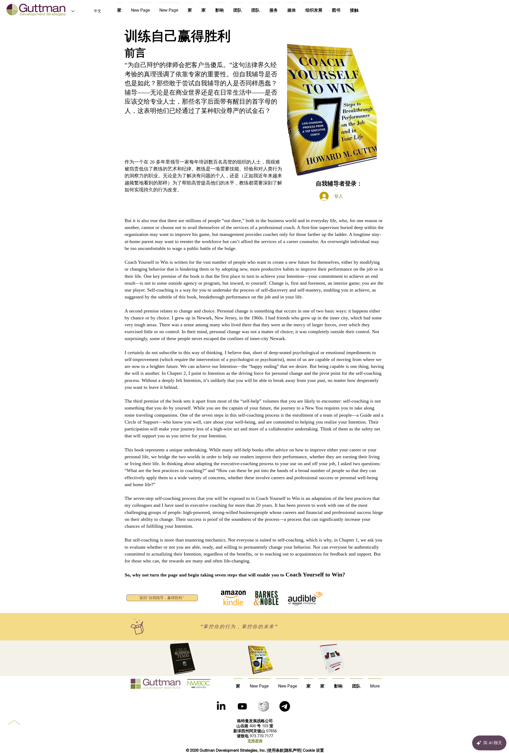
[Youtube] (242, 706)
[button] (284, 706)
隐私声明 (293, 750)
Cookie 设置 (313, 750)
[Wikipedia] (263, 706)
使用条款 (276, 750)
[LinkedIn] (221, 706)
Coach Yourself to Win (314, 574)
